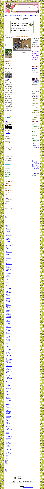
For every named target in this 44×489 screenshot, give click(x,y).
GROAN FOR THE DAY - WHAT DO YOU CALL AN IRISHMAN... (9, 350)
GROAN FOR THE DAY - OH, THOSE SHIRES (8, 445)
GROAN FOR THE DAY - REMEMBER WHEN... (8, 275)
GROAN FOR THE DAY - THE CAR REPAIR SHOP (8, 415)
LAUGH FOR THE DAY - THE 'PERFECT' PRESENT (8, 238)
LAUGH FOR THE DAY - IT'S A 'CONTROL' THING (9, 336)
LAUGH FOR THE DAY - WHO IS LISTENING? (8, 401)
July (6, 222)
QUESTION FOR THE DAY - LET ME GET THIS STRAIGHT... (8, 395)
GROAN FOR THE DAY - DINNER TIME (8, 285)
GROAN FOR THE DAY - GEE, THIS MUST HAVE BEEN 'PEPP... (8, 406)
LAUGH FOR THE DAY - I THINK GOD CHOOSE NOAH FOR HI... (9, 279)
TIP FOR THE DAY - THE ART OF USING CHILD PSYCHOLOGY (8, 452)
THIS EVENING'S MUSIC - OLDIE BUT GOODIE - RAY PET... (9, 334)
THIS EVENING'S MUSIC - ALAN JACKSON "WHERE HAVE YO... (8, 296)
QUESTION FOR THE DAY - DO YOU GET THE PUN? (20, 36)
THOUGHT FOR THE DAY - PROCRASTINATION (8, 450)
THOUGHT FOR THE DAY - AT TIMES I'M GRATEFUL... (9, 430)
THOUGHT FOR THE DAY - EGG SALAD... (8, 248)
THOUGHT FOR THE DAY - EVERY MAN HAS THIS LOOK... (8, 240)
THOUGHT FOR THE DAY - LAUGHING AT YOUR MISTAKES (8, 291)
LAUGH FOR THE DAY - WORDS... (8, 410)
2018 (5, 464)
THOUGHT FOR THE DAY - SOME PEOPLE (8, 442)
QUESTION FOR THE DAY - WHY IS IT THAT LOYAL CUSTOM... (8, 302)
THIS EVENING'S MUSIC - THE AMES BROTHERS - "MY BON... (9, 381)
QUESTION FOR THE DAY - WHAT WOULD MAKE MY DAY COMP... (8, 263)
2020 (5, 462)
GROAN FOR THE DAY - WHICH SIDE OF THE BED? (9, 321)
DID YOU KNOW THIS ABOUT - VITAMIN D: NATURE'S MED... (9, 273)
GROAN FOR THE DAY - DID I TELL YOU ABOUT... (8, 243)
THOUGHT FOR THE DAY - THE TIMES (8, 384)
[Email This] (22, 52)
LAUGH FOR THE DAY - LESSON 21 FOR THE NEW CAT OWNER (9, 354)
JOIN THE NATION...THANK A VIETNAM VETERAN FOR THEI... (9, 254)
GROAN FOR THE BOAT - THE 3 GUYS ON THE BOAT (9, 340)
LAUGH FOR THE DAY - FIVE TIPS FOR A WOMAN (8, 258)
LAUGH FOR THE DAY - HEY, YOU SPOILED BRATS (8, 229)
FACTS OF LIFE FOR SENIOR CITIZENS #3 (8, 311)
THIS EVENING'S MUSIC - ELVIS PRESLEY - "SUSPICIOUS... (8, 361)
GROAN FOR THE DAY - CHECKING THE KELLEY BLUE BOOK (8, 397)
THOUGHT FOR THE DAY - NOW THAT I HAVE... (8, 402)
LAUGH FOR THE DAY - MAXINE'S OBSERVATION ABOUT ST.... (8, 345)
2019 (5, 463)
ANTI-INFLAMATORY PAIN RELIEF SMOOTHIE (8, 413)
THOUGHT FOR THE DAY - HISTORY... (8, 318)
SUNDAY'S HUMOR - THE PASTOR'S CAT (8, 434)
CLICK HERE (7, 161)
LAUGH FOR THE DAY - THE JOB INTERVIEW (8, 307)
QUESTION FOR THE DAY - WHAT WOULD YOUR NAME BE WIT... (8, 375)
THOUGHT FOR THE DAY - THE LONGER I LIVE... (8, 392)
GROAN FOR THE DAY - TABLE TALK (8, 368)
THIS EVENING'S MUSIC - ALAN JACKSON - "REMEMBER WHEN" (8, 417)
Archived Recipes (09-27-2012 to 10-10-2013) (34, 15)
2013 (5, 468)
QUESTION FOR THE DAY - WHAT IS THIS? (8, 292)
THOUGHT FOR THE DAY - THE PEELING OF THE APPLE (8, 232)
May (6, 224)
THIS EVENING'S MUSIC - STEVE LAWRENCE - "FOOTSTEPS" (8, 228)
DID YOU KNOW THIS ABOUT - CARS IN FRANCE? (9, 339)
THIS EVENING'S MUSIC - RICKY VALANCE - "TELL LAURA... (8, 326)
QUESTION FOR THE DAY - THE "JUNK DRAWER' (8, 320)
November (7, 219)
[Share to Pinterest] (25, 52)
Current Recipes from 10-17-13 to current (9, 16)
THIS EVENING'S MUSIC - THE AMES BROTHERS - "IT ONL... (9, 245)
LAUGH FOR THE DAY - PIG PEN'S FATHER (8, 428)
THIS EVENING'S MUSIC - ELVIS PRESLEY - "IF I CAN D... (9, 399)
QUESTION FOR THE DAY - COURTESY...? (8, 242)
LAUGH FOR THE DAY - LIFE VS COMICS (8, 247)
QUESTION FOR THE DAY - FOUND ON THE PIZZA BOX (9, 283)
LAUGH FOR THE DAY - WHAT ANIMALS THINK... (9, 448)
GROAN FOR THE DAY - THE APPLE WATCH (8, 377)
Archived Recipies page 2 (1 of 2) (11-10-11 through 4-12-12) (10, 15)
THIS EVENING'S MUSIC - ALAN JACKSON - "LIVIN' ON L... (8, 389)
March (6, 226)
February (7, 459)
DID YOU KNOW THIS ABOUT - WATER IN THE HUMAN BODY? (9, 251)
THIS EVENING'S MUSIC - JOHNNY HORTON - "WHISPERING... (8, 236)
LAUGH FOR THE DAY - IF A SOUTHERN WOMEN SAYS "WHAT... (9, 458)
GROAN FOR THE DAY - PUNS (9, 359)
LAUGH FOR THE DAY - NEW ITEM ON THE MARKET (8, 317)
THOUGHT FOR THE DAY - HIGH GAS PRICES (8, 337)
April (6, 225)
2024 (5, 215)
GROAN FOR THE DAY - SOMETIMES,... (8, 433)
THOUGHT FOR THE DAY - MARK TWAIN (8, 329)
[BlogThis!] (23, 52)
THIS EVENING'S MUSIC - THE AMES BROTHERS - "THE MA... (9, 426)
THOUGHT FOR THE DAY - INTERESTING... (8, 365)
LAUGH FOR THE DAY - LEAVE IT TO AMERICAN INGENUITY (9, 298)
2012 (5, 469)
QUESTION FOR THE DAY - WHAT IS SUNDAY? (8, 385)
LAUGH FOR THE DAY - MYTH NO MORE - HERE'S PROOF (9, 382)
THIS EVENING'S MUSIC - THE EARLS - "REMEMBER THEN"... (9, 257)
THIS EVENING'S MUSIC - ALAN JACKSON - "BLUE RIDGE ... (8, 343)
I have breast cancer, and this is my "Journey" (18, 16)
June (6, 223)
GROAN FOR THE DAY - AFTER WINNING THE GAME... (8, 424)
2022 (5, 217)
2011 (5, 470)
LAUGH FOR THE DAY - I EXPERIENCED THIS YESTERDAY (8, 363)
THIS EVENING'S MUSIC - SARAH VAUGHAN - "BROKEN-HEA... (8, 287)
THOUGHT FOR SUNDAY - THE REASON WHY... (9, 266)
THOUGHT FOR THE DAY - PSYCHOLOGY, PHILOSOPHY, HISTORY (8, 412)
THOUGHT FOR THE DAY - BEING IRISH (8, 346)
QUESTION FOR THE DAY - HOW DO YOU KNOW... (8, 330)
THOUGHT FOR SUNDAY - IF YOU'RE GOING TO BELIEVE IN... (8, 323)
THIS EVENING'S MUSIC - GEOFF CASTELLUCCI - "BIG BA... (8, 439)
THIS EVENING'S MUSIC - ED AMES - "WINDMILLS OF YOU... (8, 408)
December (7, 218)
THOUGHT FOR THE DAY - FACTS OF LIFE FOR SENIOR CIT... (8, 282)
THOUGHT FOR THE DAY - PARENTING (8, 420)
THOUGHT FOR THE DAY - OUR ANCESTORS (8, 300)
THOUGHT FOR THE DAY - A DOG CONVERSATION (8, 271)
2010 (5, 471)
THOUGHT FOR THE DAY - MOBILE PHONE (8, 356)
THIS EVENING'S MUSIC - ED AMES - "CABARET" (8, 352)
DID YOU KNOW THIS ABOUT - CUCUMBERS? (9, 431)
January (6, 460)
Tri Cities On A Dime (25, 7)
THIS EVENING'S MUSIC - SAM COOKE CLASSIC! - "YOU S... (8, 306)
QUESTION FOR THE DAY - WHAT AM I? (8, 443)
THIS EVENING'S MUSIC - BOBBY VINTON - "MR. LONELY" (8, 268)
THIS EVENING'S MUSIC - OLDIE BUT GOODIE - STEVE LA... (8, 315)
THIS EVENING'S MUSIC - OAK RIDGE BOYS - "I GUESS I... (9, 446)
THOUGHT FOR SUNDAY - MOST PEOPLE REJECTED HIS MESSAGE (9, 436)
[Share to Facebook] (24, 52)
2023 (5, 216)
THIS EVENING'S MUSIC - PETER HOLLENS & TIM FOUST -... (8, 456)
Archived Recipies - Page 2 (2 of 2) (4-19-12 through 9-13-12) (23, 15)
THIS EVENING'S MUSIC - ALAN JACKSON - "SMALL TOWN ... (8, 370)
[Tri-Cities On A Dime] (5, 45)
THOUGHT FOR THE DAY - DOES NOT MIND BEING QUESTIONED (8, 260)
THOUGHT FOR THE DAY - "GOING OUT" (8, 373)
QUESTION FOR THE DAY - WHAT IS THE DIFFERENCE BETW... (9, 358)
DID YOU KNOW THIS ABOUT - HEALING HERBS (9, 404)
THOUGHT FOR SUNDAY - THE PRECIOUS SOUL (9, 379)
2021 (5, 461)
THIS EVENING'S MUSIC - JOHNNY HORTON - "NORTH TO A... (8, 277)
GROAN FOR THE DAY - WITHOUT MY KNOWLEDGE (8, 313)
